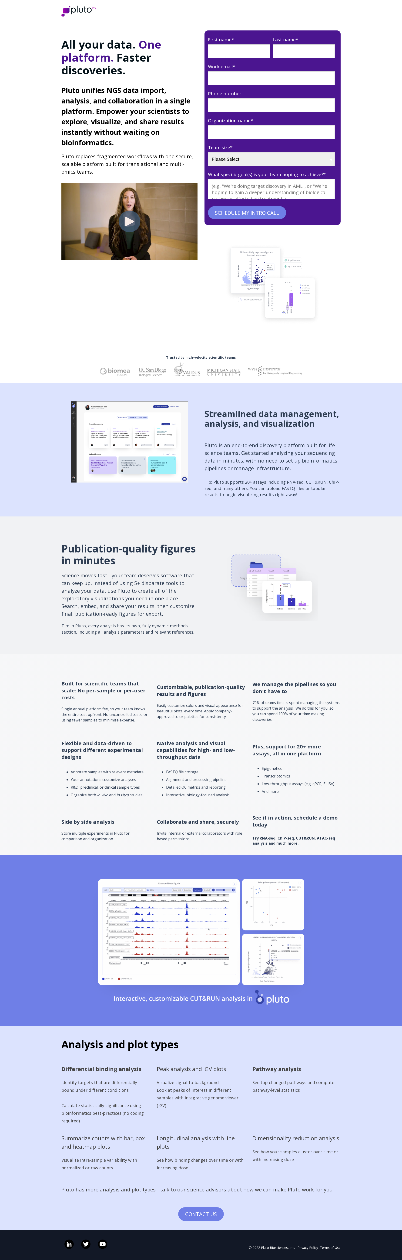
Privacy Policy (308, 1247)
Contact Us (201, 1213)
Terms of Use (330, 1247)
